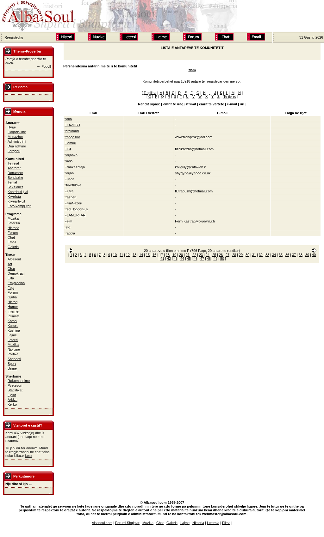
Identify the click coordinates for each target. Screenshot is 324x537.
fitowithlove (73, 185)
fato (67, 227)
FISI (68, 149)
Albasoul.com (102, 523)
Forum (13, 232)
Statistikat (15, 390)
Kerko (12, 404)
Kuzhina (14, 330)
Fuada (69, 179)
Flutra (69, 191)
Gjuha (12, 297)
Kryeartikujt (16, 201)
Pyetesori (15, 385)
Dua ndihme (17, 146)
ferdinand (72, 131)
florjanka (71, 155)
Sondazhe (15, 177)
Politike (13, 354)
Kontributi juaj (18, 192)
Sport (12, 363)
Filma (226, 523)
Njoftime (14, 349)
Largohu (14, 151)
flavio (68, 161)
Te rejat (13, 163)
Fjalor (12, 395)
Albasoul (14, 259)
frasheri (70, 197)
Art (10, 264)
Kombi (12, 321)
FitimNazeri (73, 203)
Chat (11, 237)
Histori (12, 302)
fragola (70, 233)
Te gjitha (150, 93)
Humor (13, 307)
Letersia (14, 223)
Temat (12, 182)
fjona (68, 119)
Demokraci (16, 273)
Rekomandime (19, 381)
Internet (13, 311)
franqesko (72, 137)
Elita (11, 278)
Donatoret (15, 173)
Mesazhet (15, 137)
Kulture (13, 326)
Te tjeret (229, 96)
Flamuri (70, 143)
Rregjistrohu (13, 37)
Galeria (13, 247)
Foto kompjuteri (19, 206)
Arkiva (12, 400)
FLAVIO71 (72, 125)
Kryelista (14, 196)
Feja (11, 288)
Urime (12, 368)
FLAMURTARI (75, 215)
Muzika (13, 218)
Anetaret (14, 168)
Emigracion (16, 283)
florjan (69, 173)
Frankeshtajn (75, 167)
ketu (28, 456)
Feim (68, 221)
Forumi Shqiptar (127, 523)
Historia (13, 228)
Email (12, 242)
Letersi (13, 340)
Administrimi (17, 141)
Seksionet (15, 187)
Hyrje (12, 127)
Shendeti (14, 359)
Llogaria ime (17, 132)
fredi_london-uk (76, 209)
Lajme (12, 335)
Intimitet (13, 316)
